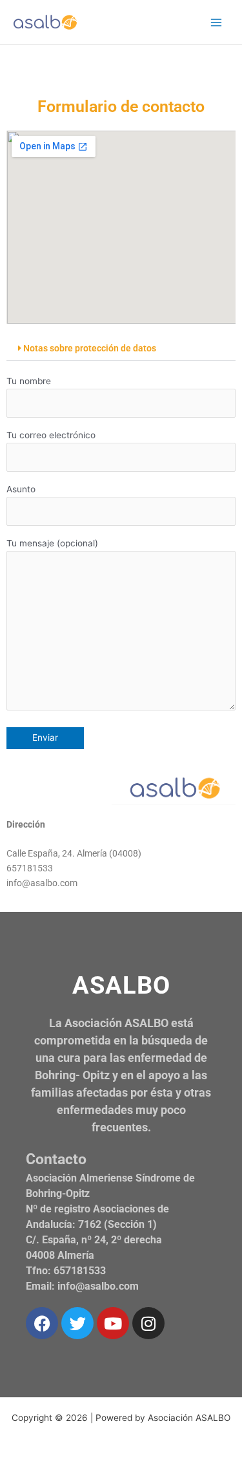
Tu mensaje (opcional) (52, 543)
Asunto (20, 489)
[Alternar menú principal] (216, 22)
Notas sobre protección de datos (89, 348)
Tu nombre (28, 381)
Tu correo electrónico (51, 435)
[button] (121, 349)
